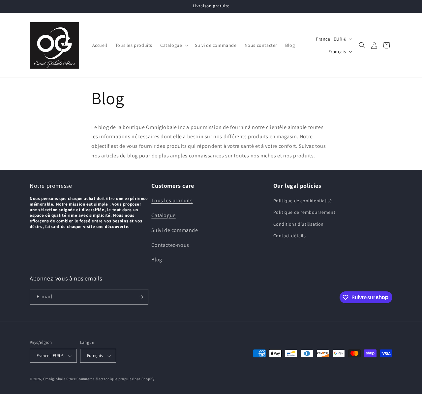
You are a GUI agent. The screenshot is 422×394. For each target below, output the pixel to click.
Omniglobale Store (59, 379)
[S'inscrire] (141, 297)
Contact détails (289, 236)
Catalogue (163, 215)
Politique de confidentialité (302, 201)
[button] (173, 45)
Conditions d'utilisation (298, 224)
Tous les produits (172, 200)
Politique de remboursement (304, 212)
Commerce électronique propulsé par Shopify (115, 379)
